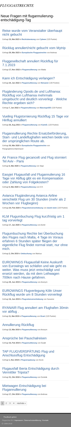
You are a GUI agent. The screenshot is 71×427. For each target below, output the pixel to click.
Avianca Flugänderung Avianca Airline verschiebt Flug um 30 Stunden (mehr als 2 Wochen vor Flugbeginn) (34, 199)
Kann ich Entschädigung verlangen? (28, 78)
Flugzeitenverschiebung (32, 208)
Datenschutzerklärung (32, 420)
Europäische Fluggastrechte (34, 53)
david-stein (52, 208)
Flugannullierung (29, 70)
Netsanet (45, 83)
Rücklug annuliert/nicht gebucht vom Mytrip (34, 48)
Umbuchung (26, 254)
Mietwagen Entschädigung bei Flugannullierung (24, 387)
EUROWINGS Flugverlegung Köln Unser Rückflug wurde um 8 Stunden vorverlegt (32, 292)
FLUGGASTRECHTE (17, 5)
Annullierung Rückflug (18, 325)
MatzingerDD (45, 108)
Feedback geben (10, 417)
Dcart (42, 316)
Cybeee (43, 39)
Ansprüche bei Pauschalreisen (24, 338)
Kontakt (45, 420)
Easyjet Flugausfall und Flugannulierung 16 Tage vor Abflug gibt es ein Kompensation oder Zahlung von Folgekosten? (33, 178)
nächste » (21, 403)
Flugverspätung (28, 360)
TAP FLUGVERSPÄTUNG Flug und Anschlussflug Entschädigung (28, 353)
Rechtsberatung (29, 39)
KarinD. (44, 125)
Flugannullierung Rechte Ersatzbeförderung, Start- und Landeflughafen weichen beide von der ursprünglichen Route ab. (35, 137)
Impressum (19, 420)
